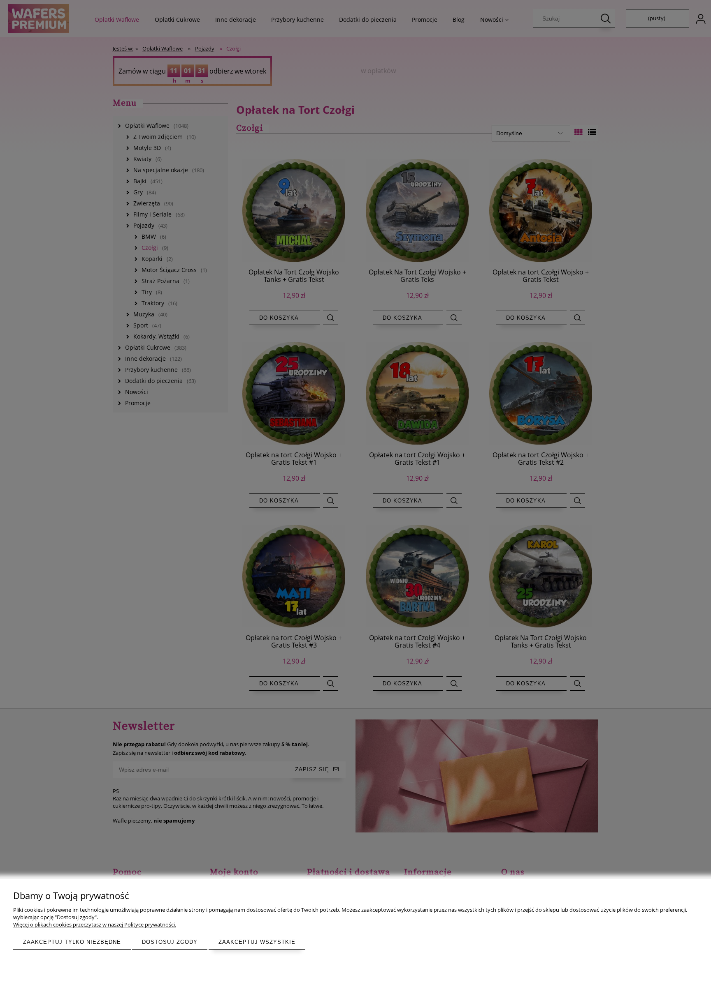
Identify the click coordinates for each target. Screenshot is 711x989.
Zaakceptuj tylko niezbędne (72, 942)
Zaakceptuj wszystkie (256, 942)
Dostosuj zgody (170, 942)
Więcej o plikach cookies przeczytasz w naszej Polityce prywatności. (94, 924)
